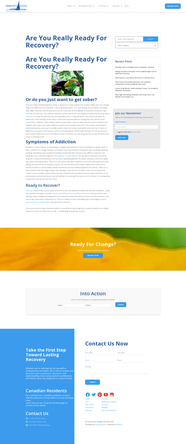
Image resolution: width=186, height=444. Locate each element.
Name (60, 305)
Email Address (121, 122)
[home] (16, 6)
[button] (71, 6)
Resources (89, 408)
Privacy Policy (136, 132)
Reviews (105, 408)
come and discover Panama (35, 202)
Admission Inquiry (109, 402)
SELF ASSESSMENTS (109, 410)
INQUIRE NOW (172, 6)
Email (88, 305)
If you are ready (31, 191)
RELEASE (88, 410)
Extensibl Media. (101, 424)
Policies (105, 405)
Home (87, 399)
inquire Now (93, 255)
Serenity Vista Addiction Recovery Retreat (66, 193)
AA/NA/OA (29, 116)
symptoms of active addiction (67, 156)
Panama (86, 193)
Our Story (89, 405)
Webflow (119, 424)
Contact (105, 399)
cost (87, 402)
